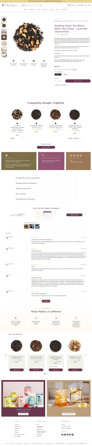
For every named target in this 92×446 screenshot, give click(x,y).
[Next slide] (86, 355)
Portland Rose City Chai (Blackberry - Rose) (75, 357)
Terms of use (19, 443)
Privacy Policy (27, 443)
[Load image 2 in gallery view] (4, 25)
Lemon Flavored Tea (70, 443)
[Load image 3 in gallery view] (4, 31)
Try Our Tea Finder (65, 426)
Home (55, 19)
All (60, 19)
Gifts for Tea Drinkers (66, 428)
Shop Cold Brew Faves (68, 414)
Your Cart (39, 436)
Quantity (56, 78)
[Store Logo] (9, 5)
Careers (16, 430)
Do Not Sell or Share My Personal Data (41, 432)
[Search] (40, 5)
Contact (16, 432)
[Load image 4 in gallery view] (4, 37)
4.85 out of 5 (21, 214)
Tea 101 (63, 424)
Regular (58, 74)
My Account (39, 434)
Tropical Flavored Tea (60, 443)
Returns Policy (40, 429)
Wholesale (17, 428)
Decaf (65, 74)
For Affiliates (18, 436)
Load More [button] (46, 301)
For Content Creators (20, 434)
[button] (25, 9)
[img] (34, 237)
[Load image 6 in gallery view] (4, 49)
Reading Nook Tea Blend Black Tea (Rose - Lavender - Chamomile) (71, 21)
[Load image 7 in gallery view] (4, 54)
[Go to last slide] (6, 355)
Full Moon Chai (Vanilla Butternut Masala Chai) (56, 126)
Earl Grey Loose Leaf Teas (37, 443)
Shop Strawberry (23, 414)
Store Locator (18, 426)
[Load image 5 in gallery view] (4, 43)
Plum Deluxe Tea (11, 443)
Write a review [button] (74, 214)
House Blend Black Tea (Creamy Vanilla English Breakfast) (75, 127)
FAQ (38, 424)
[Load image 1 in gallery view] (4, 19)
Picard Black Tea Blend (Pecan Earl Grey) (36, 126)
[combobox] (31, 5)
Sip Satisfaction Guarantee (40, 427)
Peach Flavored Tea (49, 443)
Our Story (17, 424)
